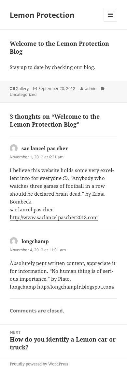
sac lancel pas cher (44, 148)
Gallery (22, 88)
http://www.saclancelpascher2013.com (54, 217)
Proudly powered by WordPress (39, 364)
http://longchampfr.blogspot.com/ (75, 286)
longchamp (35, 241)
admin (90, 88)
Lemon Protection (42, 15)
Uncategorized (23, 94)
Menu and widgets (110, 21)
